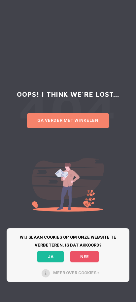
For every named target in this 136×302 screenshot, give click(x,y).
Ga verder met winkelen (67, 120)
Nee (84, 256)
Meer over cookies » (76, 273)
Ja (50, 256)
